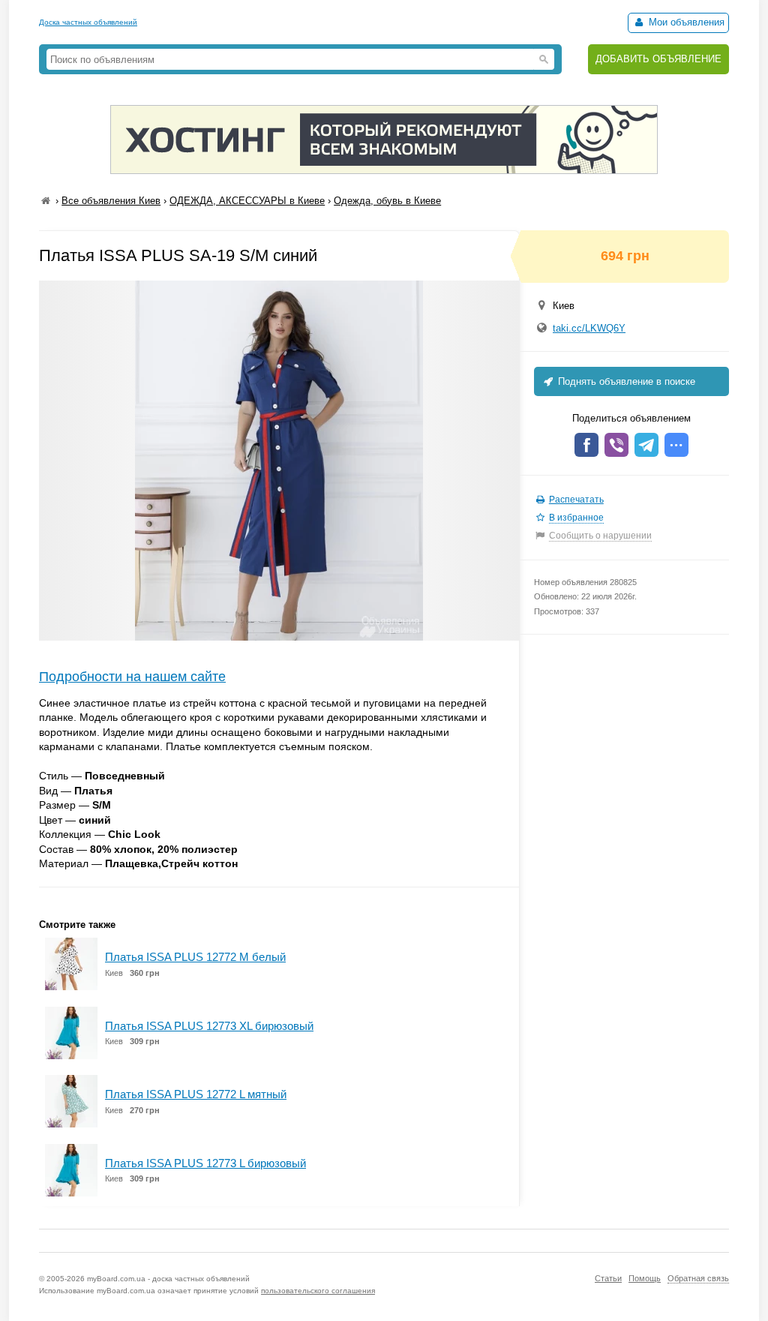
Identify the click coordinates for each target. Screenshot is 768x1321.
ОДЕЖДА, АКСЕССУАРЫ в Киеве (247, 200)
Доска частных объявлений (88, 22)
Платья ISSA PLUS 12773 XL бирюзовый (209, 1025)
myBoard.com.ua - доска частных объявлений (168, 1278)
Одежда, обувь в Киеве (387, 200)
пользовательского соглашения (318, 1290)
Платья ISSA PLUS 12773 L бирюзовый (205, 1163)
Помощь (644, 1278)
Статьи (608, 1278)
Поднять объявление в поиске (625, 381)
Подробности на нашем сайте (132, 676)
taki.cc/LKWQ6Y (589, 328)
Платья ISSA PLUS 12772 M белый (195, 956)
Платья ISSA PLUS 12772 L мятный (195, 1094)
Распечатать (576, 499)
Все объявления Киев (111, 200)
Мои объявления (685, 22)
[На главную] (45, 200)
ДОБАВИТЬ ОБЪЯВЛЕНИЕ (659, 59)
